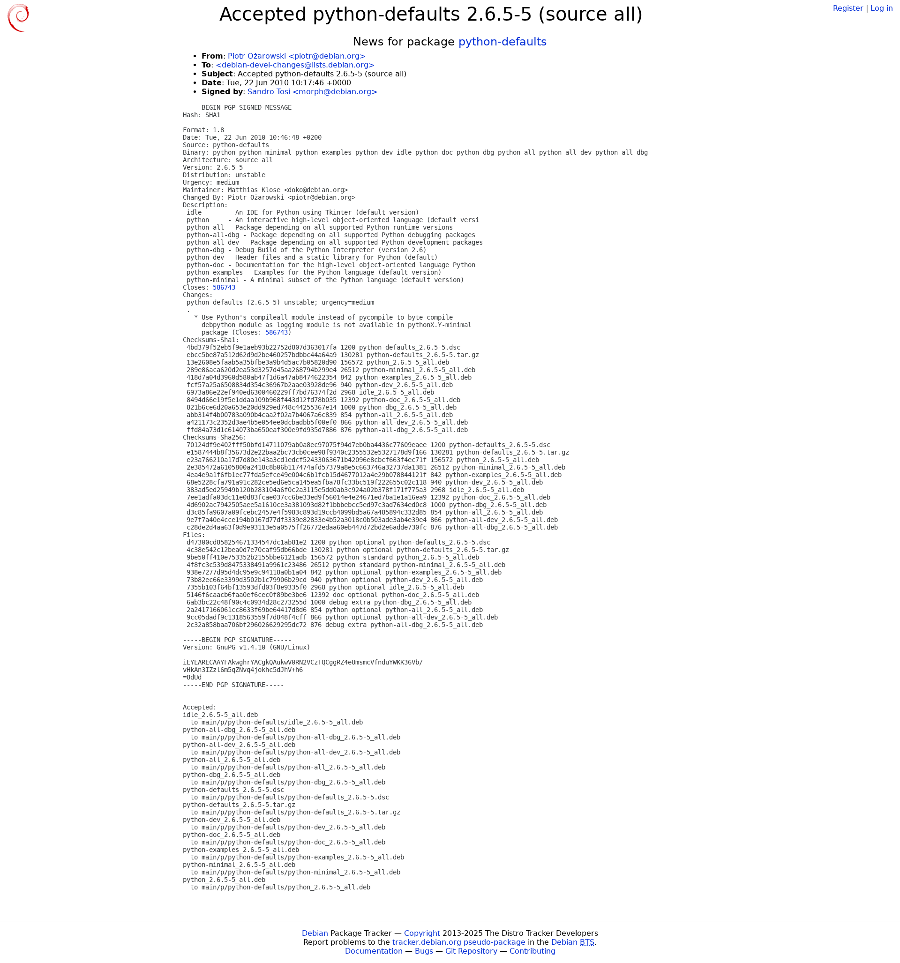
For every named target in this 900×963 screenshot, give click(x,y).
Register (848, 8)
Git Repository (471, 951)
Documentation (374, 951)
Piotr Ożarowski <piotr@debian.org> (297, 56)
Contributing (532, 951)
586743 (224, 287)
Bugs (424, 951)
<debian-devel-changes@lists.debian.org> (295, 64)
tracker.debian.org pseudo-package (458, 942)
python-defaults (502, 41)
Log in (881, 8)
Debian (315, 933)
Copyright (422, 933)
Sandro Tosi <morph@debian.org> (312, 91)
